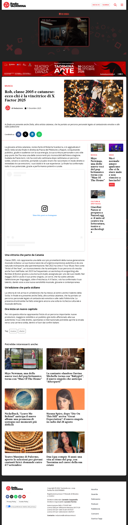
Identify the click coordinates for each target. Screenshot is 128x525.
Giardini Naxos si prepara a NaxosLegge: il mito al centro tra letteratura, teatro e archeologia (98, 219)
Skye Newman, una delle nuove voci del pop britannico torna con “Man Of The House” (23, 376)
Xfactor (22, 331)
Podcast (94, 504)
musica (13, 331)
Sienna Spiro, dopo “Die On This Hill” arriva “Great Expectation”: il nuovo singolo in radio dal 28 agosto (64, 417)
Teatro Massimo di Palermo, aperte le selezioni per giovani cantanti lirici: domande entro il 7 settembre (23, 460)
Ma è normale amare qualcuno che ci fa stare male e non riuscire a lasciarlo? (115, 169)
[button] (18, 134)
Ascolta (94, 489)
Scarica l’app (96, 518)
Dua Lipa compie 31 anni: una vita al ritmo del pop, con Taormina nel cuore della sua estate (64, 460)
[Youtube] (24, 496)
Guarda (94, 494)
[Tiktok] (20, 496)
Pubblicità (95, 509)
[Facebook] (7, 496)
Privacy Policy (11, 501)
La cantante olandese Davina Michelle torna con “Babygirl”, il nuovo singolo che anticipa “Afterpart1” (65, 377)
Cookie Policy (23, 501)
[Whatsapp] (16, 496)
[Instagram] (11, 496)
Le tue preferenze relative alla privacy (23, 507)
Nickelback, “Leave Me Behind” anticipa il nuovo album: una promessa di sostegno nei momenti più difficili (21, 419)
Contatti (95, 513)
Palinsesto (95, 499)
